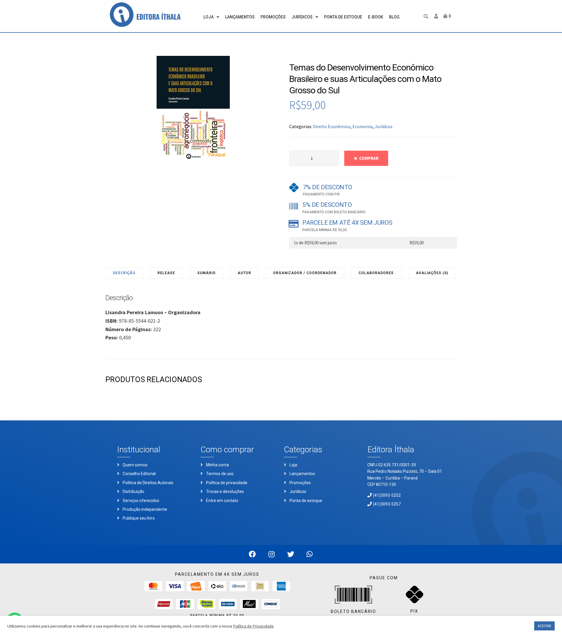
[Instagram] (271, 554)
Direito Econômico (331, 126)
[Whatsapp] (309, 554)
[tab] (124, 272)
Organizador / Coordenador (305, 273)
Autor (244, 273)
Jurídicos (384, 126)
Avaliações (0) (432, 273)
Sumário (206, 273)
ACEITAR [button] (544, 625)
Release (166, 273)
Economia (362, 126)
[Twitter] (290, 554)
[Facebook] (252, 554)
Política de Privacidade (253, 626)
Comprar (368, 158)
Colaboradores (376, 273)
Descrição (124, 273)
